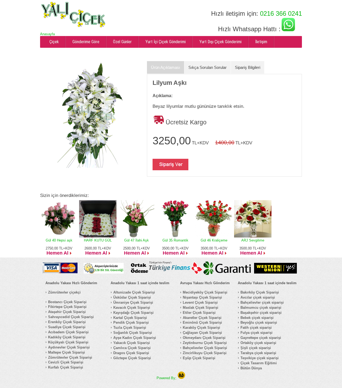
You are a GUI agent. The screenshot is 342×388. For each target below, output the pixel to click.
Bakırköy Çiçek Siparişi (259, 292)
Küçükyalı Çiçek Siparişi (68, 342)
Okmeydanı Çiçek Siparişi (204, 338)
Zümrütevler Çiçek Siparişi (70, 357)
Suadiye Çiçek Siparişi (67, 327)
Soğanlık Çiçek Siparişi (132, 333)
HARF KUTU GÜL (98, 240)
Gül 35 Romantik (175, 240)
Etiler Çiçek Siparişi (199, 313)
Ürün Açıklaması (165, 67)
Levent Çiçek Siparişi (200, 302)
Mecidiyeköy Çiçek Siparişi (205, 292)
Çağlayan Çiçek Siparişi (202, 333)
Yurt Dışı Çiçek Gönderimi (220, 41)
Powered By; (167, 378)
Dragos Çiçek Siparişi (131, 353)
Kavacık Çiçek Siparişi (131, 308)
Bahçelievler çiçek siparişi (262, 302)
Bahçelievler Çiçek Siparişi (205, 348)
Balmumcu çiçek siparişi (260, 308)
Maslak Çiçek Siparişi (200, 308)
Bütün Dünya (251, 368)
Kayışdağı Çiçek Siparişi (133, 313)
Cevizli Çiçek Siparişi (65, 362)
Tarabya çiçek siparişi (258, 353)
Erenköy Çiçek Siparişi (67, 322)
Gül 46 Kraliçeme (214, 240)
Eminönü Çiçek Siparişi (202, 322)
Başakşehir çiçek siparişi (261, 313)
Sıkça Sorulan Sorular (207, 67)
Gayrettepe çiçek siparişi (260, 338)
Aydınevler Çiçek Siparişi (69, 347)
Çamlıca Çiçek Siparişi (132, 348)
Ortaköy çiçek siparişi (258, 343)
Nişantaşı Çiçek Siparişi (202, 297)
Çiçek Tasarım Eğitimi (258, 363)
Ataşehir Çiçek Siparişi (67, 312)
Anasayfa (47, 34)
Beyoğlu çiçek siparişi (258, 322)
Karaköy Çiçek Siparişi (201, 328)
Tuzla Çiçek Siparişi (129, 328)
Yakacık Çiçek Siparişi (131, 343)
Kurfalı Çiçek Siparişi (65, 367)
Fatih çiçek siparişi (256, 328)
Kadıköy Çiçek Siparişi (67, 337)
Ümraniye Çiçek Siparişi (133, 302)
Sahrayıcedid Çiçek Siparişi (71, 317)
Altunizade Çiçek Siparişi (134, 292)
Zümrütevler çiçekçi (64, 292)
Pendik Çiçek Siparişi (131, 322)
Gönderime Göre (85, 41)
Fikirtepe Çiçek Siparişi (67, 307)
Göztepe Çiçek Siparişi (132, 358)
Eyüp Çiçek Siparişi (199, 358)
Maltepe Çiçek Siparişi (66, 352)
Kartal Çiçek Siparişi (130, 318)
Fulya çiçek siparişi (256, 333)
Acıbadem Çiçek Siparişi (68, 332)
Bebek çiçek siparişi (257, 318)
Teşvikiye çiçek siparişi (259, 358)
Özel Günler (122, 41)
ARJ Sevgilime (252, 240)
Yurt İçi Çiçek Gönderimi (165, 41)
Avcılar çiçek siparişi (257, 297)
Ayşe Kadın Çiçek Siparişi (134, 338)
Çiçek (54, 41)
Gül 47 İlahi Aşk (136, 240)
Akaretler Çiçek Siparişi (202, 318)
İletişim (261, 41)
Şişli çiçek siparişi (255, 348)
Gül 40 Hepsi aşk (59, 240)
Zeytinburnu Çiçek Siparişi (205, 343)
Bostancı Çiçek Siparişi (67, 302)
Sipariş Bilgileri (247, 67)
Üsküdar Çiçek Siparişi (132, 297)
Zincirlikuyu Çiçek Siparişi (205, 353)
